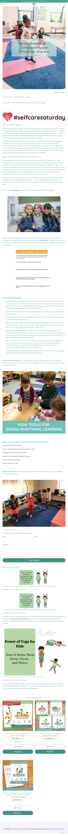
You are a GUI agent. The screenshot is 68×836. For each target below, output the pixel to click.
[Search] (59, 4)
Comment (5, 544)
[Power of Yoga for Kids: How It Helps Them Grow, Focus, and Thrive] (34, 652)
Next (62, 92)
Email (36, 536)
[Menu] (1, 4)
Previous (57, 92)
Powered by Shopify (57, 829)
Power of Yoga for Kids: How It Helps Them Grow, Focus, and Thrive (23, 677)
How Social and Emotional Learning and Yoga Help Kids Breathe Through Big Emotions (29, 586)
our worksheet (14, 190)
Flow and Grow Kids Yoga (18, 829)
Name (4, 536)
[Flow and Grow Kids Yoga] (34, 4)
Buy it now (17, 752)
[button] (14, 736)
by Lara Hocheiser (7, 97)
